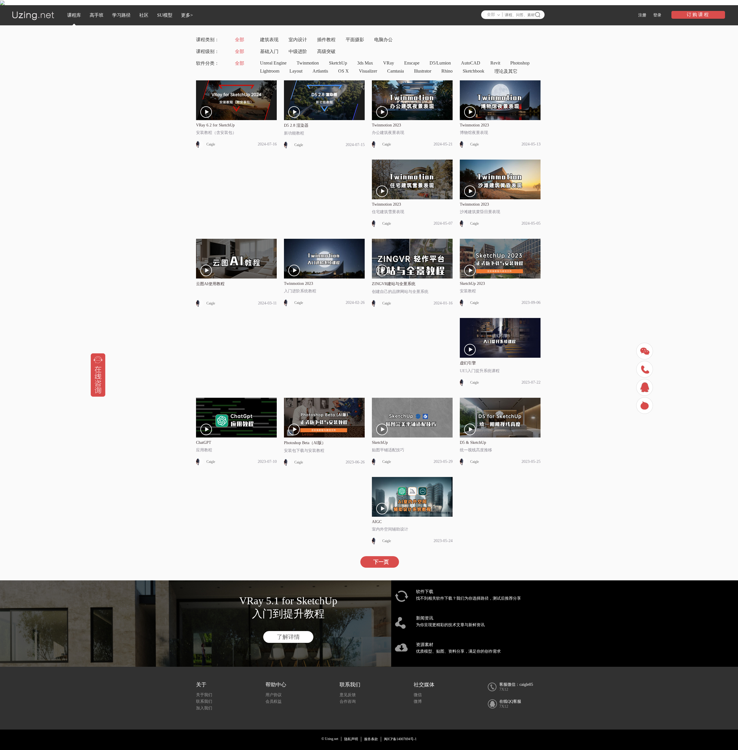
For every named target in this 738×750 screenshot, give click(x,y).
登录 (657, 15)
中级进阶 (298, 51)
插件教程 (326, 39)
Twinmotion (308, 62)
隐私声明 (351, 739)
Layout (295, 71)
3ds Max (365, 62)
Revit (495, 62)
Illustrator (422, 71)
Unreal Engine (273, 62)
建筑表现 (269, 39)
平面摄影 (355, 39)
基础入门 (269, 51)
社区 (143, 15)
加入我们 (204, 708)
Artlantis (320, 71)
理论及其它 (505, 71)
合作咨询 (348, 701)
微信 (418, 695)
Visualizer (368, 71)
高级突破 (326, 51)
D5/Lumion (440, 62)
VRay (388, 62)
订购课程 (698, 14)
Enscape (411, 62)
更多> (187, 15)
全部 (239, 39)
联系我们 (204, 701)
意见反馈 (348, 695)
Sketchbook (473, 71)
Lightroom (269, 71)
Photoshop (520, 62)
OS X (343, 71)
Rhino (447, 71)
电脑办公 (383, 39)
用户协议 (274, 695)
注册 (642, 15)
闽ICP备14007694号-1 (400, 739)
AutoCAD (470, 62)
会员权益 (274, 701)
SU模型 (164, 15)
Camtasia (395, 71)
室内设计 (298, 39)
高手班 (96, 15)
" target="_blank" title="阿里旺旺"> (645, 406)
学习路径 (121, 15)
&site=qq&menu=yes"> (645, 388)
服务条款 (371, 739)
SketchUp (338, 62)
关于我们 (204, 695)
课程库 (74, 15)
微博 (418, 701)
